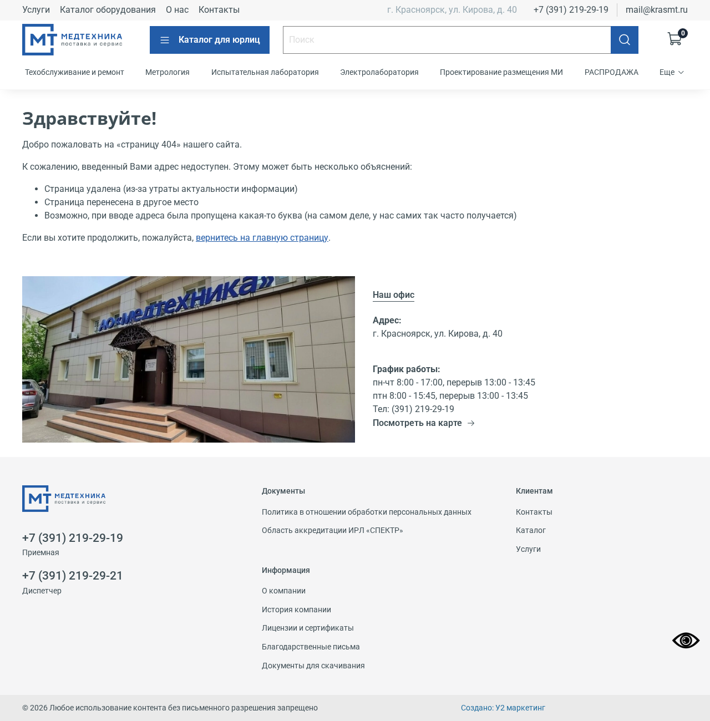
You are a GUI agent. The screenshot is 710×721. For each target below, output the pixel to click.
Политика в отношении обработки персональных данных (366, 512)
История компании (296, 610)
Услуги (36, 9)
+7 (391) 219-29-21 (72, 575)
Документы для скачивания (313, 666)
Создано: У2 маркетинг (503, 708)
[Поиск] (624, 40)
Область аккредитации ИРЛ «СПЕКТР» (332, 530)
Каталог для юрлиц (219, 39)
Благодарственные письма (311, 647)
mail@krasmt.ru (657, 9)
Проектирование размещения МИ (501, 72)
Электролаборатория (379, 72)
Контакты (219, 9)
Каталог (531, 530)
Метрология (167, 72)
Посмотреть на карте (417, 423)
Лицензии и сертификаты (308, 628)
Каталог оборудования (108, 9)
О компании (284, 591)
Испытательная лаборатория (265, 72)
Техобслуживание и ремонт (74, 72)
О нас (177, 9)
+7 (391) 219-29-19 (571, 9)
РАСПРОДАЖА (611, 72)
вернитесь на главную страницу (262, 237)
